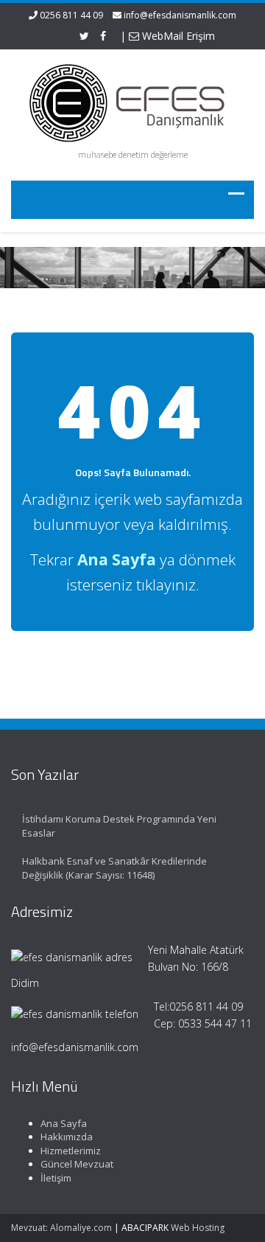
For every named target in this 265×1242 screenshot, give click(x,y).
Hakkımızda (66, 1136)
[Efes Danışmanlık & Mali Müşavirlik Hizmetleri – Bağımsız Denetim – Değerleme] (132, 101)
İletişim (55, 1178)
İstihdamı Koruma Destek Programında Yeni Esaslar (119, 826)
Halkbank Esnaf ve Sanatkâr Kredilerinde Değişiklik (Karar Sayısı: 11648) (114, 868)
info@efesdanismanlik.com (180, 15)
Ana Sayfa (63, 1123)
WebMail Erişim (177, 36)
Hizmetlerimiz (70, 1150)
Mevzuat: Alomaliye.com (61, 1227)
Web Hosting (198, 1227)
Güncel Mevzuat (76, 1164)
